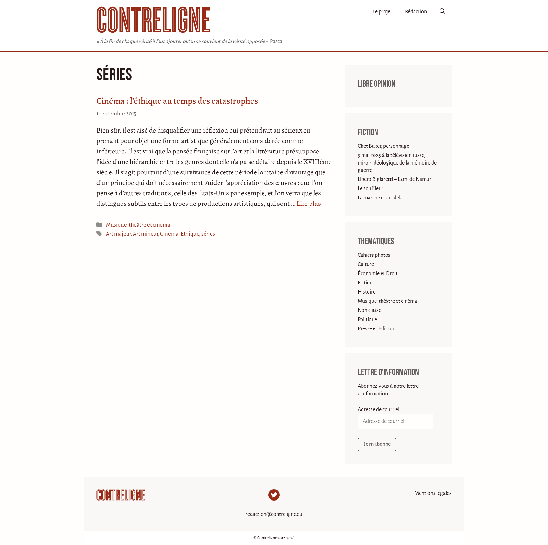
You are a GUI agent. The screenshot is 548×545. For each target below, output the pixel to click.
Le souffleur (370, 188)
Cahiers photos (374, 255)
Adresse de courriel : (379, 409)
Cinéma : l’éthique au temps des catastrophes (177, 101)
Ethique (190, 234)
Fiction (368, 132)
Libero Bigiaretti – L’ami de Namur (394, 179)
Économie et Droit (378, 273)
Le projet (382, 12)
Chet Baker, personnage (383, 146)
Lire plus (309, 203)
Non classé (369, 310)
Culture (366, 264)
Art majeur (118, 234)
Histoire (366, 292)
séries (208, 234)
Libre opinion (376, 84)
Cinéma (169, 234)
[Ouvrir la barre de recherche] (442, 11)
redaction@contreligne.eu (273, 514)
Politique (367, 319)
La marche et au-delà (380, 198)
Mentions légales (433, 493)
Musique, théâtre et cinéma (138, 225)
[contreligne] (153, 19)
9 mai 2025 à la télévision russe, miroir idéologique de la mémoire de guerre (397, 162)
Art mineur (145, 234)
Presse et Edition (376, 329)
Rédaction (416, 12)
